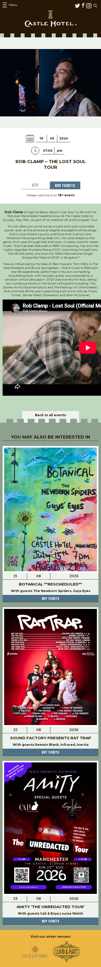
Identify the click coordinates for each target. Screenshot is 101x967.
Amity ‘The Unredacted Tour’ (51, 906)
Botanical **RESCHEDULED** (50, 584)
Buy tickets (50, 598)
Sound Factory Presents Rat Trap (50, 737)
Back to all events (50, 415)
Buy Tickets (65, 185)
